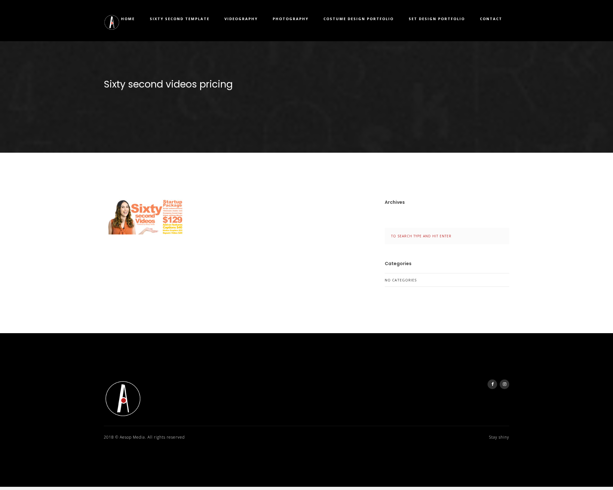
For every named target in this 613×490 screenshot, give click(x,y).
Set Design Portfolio (437, 18)
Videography (241, 18)
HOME (128, 18)
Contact (491, 18)
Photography (290, 18)
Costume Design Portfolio (358, 18)
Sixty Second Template (179, 18)
